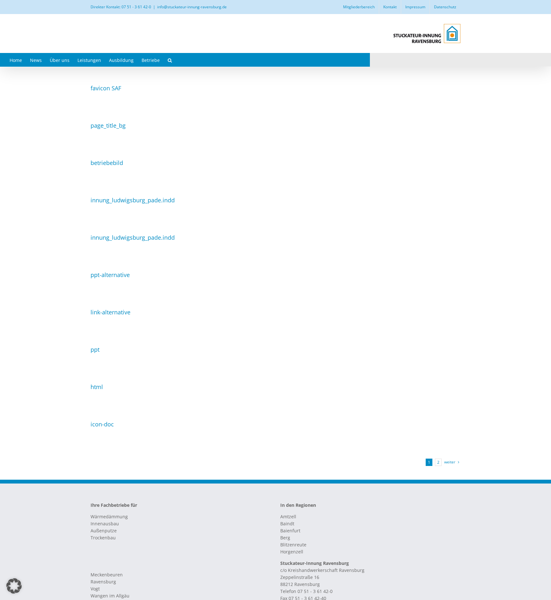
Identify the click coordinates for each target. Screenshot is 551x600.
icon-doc (102, 424)
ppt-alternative (110, 275)
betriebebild (107, 163)
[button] (170, 60)
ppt (95, 349)
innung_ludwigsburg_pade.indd (133, 200)
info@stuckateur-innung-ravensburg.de (192, 7)
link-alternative (110, 312)
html (97, 387)
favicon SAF (106, 88)
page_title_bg (108, 125)
